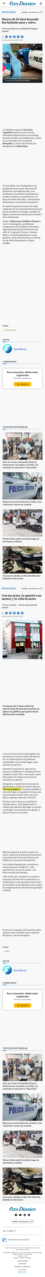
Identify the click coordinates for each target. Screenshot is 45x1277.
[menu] (4, 3)
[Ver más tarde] (3, 37)
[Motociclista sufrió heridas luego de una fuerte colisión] (22, 522)
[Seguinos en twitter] (16, 1215)
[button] (22, 79)
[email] (18, 36)
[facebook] (10, 36)
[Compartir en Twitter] (14, 36)
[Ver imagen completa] (40, 46)
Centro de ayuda (22, 1261)
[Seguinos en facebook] (29, 1215)
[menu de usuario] (40, 3)
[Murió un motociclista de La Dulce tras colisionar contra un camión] (22, 485)
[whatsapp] (6, 36)
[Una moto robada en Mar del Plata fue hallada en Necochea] (22, 559)
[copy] (22, 36)
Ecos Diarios (20, 349)
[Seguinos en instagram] (24, 1215)
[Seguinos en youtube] (20, 1215)
